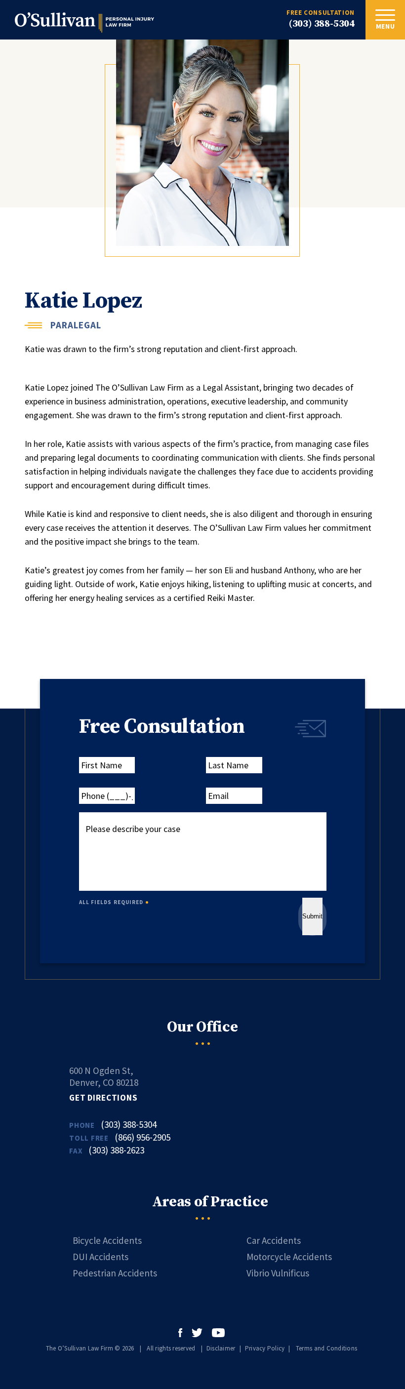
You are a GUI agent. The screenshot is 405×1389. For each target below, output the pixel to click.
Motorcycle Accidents (289, 1257)
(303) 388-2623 (116, 1150)
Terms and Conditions (326, 1348)
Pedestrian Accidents (115, 1273)
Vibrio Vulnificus (277, 1273)
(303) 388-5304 (322, 24)
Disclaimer (221, 1348)
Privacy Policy (265, 1348)
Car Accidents (273, 1240)
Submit (312, 916)
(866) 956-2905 (142, 1137)
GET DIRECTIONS (103, 1097)
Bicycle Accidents (107, 1240)
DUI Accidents (100, 1257)
